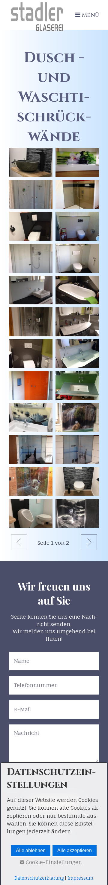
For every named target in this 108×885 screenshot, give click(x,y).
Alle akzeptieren (74, 850)
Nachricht (24, 729)
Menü (90, 15)
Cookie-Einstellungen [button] (53, 862)
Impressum (80, 878)
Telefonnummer (31, 681)
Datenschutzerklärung (39, 878)
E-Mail (21, 705)
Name (20, 656)
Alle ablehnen (31, 850)
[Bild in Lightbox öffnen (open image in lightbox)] (30, 162)
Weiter (89, 542)
